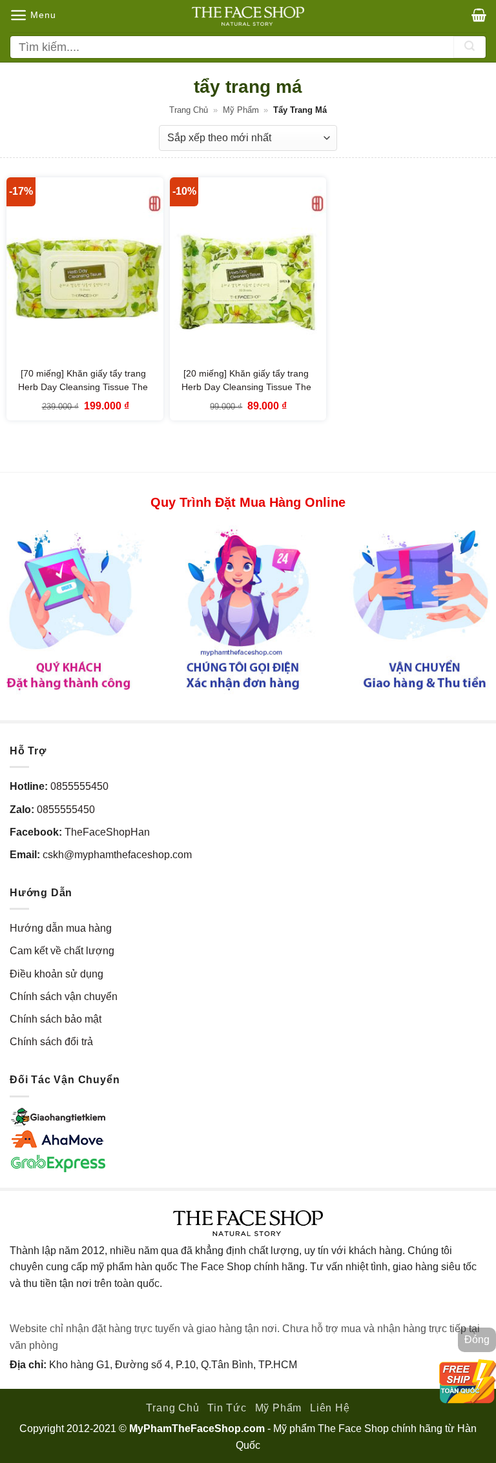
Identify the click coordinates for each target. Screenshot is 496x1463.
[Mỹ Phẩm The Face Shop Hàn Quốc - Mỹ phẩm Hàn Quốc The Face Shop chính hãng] (248, 16)
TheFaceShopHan (107, 832)
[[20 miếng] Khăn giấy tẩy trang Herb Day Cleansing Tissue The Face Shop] (248, 271)
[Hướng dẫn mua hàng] (248, 609)
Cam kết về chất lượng (62, 950)
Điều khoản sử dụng (56, 973)
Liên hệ (330, 1407)
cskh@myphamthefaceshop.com (117, 854)
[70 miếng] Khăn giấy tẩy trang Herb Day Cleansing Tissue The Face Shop (83, 387)
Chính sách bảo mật (55, 1019)
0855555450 (79, 786)
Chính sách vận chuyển (64, 996)
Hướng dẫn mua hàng (61, 928)
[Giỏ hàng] (478, 15)
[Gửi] (469, 47)
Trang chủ (188, 110)
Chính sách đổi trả (51, 1041)
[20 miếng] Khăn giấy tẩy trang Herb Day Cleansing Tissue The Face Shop (246, 387)
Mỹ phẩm (241, 110)
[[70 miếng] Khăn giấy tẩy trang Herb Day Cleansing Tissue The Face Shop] (84, 271)
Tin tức (227, 1407)
